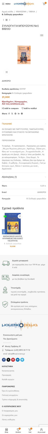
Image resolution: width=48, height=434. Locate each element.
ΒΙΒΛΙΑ (32, 11)
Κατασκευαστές (8, 370)
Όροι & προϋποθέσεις (10, 391)
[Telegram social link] (22, 113)
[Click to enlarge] (7, 72)
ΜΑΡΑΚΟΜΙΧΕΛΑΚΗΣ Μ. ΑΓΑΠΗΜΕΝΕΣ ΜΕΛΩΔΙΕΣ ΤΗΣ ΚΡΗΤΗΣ (12, 238)
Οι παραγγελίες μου (9, 415)
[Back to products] (6, 20)
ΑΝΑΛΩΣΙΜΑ (21, 11)
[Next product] (9, 20)
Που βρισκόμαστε (10, 339)
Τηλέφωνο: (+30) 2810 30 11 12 (17, 350)
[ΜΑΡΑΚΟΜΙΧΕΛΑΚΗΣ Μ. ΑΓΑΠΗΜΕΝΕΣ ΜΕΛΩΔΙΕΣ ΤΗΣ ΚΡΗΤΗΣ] (12, 223)
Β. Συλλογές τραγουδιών (12, 14)
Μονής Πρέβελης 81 (13, 346)
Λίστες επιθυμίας (8, 419)
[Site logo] (24, 3)
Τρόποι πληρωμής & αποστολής (15, 399)
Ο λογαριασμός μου (10, 410)
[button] (4, 231)
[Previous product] (3, 20)
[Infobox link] (24, 264)
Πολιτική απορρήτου (10, 395)
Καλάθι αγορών (8, 379)
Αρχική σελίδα (7, 11)
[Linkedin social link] (18, 113)
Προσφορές (6, 375)
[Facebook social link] (8, 113)
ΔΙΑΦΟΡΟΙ (6, 81)
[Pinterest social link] (15, 113)
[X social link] (12, 113)
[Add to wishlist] (20, 216)
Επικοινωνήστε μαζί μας (12, 335)
